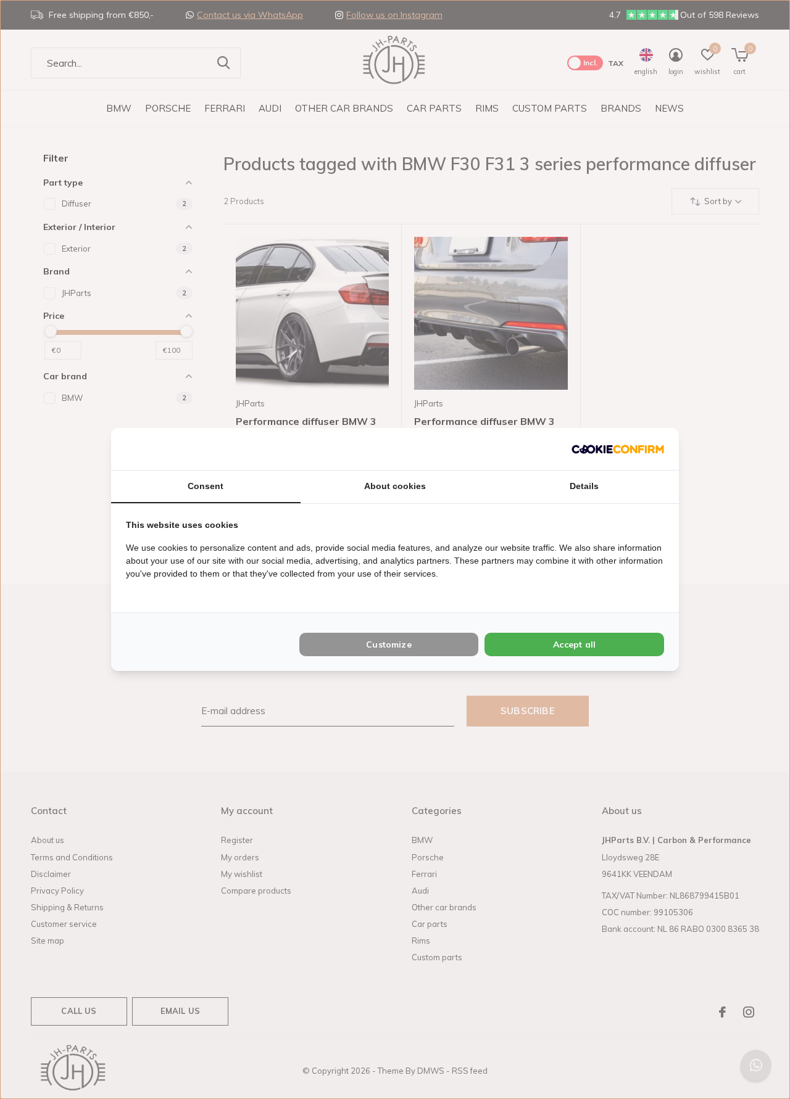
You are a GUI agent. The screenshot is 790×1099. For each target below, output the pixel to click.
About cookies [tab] (395, 486)
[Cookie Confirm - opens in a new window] (618, 449)
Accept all (574, 644)
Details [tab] (584, 486)
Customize (389, 644)
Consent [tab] (205, 486)
